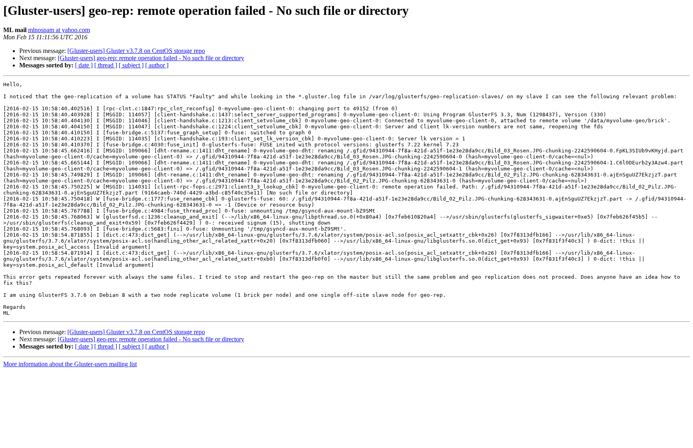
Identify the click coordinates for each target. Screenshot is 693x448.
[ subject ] (131, 65)
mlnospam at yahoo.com (59, 29)
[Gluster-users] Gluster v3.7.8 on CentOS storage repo (136, 50)
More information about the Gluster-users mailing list (70, 364)
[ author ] (156, 65)
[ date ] (84, 65)
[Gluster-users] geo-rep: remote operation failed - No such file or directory (151, 58)
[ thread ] (105, 65)
